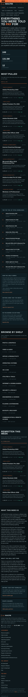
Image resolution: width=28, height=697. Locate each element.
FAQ (16, 10)
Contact (21, 10)
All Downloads (11, 7)
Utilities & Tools (5, 644)
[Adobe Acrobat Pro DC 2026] (14, 180)
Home (3, 7)
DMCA (2, 683)
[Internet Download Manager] (14, 150)
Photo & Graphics (5, 633)
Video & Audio (4, 635)
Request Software (5, 665)
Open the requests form (8, 307)
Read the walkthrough (8, 595)
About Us (3, 676)
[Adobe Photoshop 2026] (14, 92)
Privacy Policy (4, 687)
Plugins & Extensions (6, 653)
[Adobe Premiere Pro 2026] (14, 107)
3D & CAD (3, 642)
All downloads (5, 441)
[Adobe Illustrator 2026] (14, 121)
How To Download (7, 10)
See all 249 (4, 81)
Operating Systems (5, 639)
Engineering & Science (6, 651)
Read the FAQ (6, 322)
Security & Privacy (5, 648)
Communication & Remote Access (9, 657)
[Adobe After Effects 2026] (14, 135)
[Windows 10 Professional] (14, 194)
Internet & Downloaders (7, 646)
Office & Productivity (6, 637)
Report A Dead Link (5, 680)
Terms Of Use (4, 685)
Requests (21, 7)
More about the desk (7, 292)
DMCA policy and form (8, 609)
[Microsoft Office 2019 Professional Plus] (14, 165)
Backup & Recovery (5, 655)
